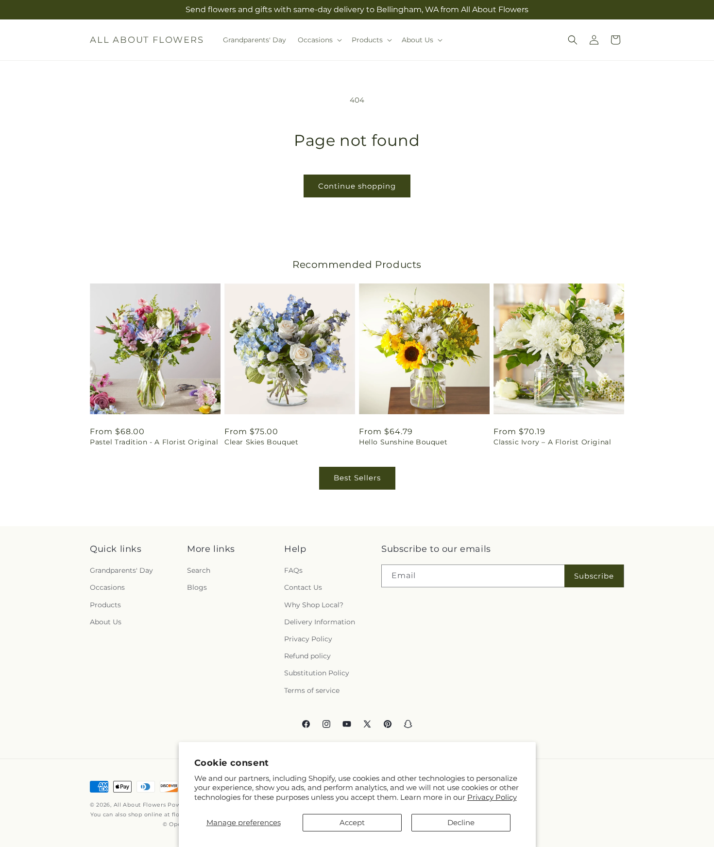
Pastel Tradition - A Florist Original (154, 442)
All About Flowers (140, 804)
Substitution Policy (316, 673)
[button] (319, 40)
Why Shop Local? (313, 604)
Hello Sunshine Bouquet (403, 442)
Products (105, 604)
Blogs (197, 587)
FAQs (293, 570)
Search (198, 570)
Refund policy (307, 656)
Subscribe (594, 576)
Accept (352, 822)
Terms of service (312, 690)
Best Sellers (357, 477)
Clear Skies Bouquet (261, 442)
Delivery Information (319, 622)
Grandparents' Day (121, 570)
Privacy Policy (492, 797)
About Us (105, 622)
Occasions (107, 587)
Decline (461, 822)
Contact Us (303, 587)
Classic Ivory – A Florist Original (552, 442)
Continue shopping (357, 186)
